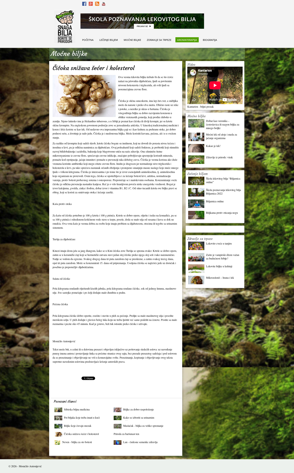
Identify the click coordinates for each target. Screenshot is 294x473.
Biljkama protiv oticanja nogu (222, 212)
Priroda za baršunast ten (126, 434)
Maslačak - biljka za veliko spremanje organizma (143, 426)
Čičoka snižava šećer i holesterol (81, 434)
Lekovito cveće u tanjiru (219, 243)
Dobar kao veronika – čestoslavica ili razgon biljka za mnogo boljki (222, 124)
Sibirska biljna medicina (77, 409)
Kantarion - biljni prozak (200, 106)
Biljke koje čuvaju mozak (77, 425)
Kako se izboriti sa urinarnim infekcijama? (138, 418)
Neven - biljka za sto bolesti (77, 442)
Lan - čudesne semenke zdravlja (140, 442)
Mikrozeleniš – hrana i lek (220, 277)
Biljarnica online (215, 201)
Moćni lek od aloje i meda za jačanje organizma (221, 136)
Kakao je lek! (213, 146)
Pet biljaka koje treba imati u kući (82, 417)
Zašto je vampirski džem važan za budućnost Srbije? (222, 256)
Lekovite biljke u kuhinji (219, 266)
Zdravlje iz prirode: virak (219, 157)
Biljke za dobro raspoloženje (138, 409)
